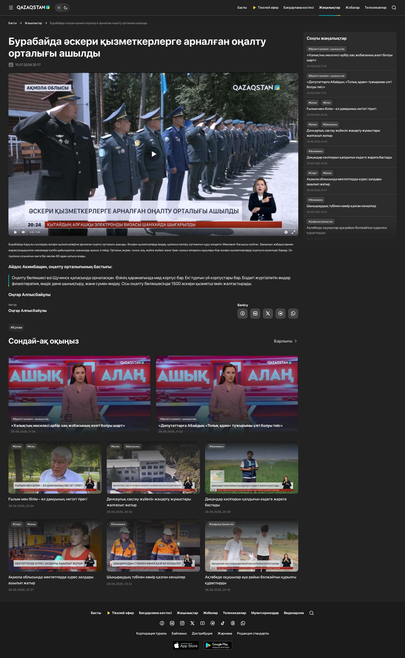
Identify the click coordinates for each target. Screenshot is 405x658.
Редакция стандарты (253, 633)
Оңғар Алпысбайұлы (27, 310)
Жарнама (224, 633)
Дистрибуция (202, 633)
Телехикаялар (375, 7)
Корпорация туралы (151, 633)
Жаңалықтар (329, 7)
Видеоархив (294, 613)
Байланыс (179, 633)
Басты (242, 7)
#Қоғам (16, 327)
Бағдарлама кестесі (299, 7)
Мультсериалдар (265, 613)
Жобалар (352, 7)
